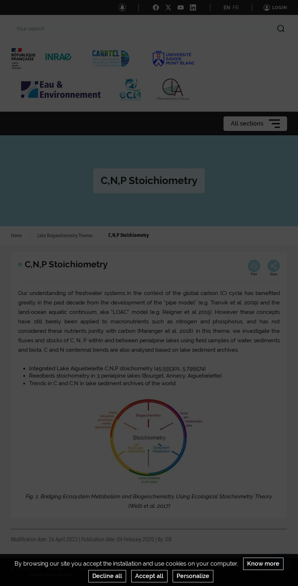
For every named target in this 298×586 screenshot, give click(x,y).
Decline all (107, 576)
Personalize (193, 576)
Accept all (149, 576)
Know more (263, 563)
